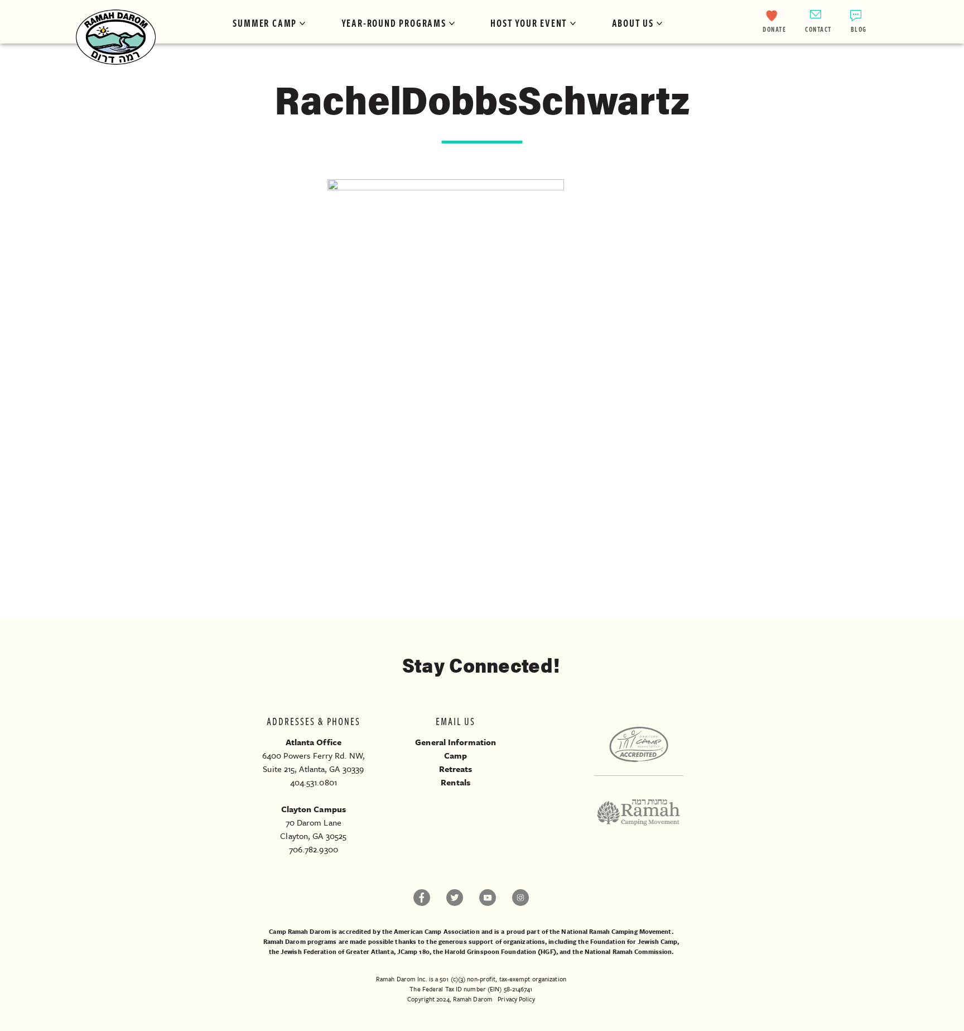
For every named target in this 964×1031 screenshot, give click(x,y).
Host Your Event (528, 23)
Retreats (456, 769)
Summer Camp (265, 23)
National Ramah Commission (628, 951)
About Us (633, 23)
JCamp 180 (413, 951)
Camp (455, 755)
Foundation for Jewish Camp (634, 941)
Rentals (455, 782)
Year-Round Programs (393, 23)
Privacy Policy (516, 999)
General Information (455, 742)
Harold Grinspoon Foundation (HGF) (500, 951)
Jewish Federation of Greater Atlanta (337, 951)
